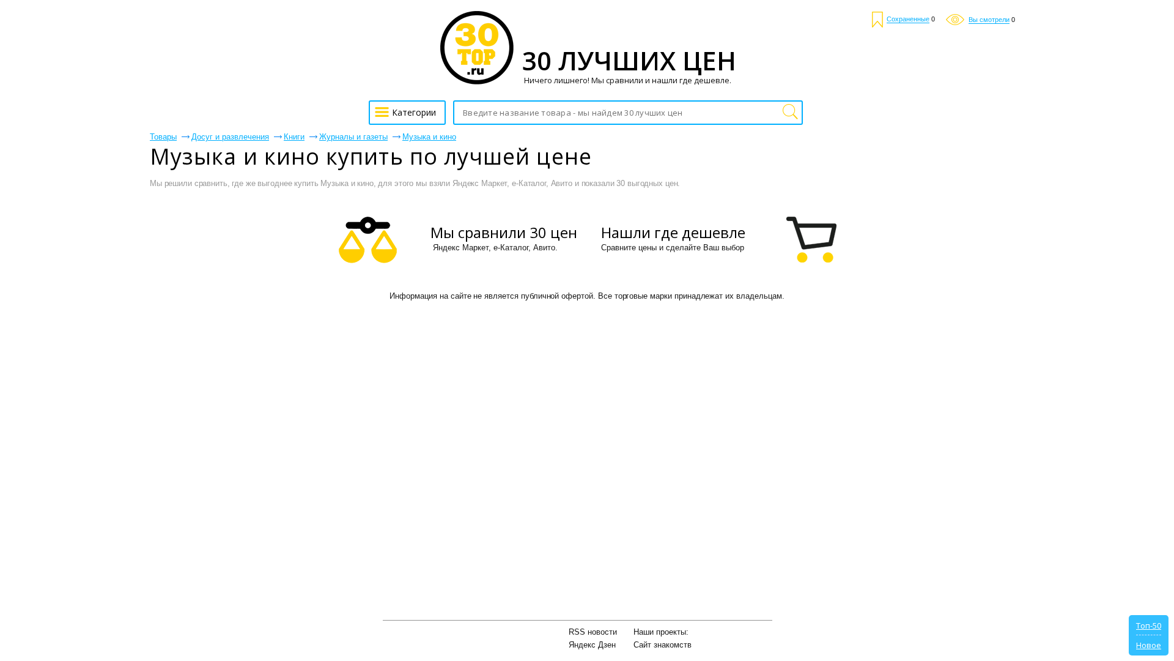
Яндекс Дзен (592, 644)
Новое (1148, 645)
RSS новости (593, 632)
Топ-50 (1148, 625)
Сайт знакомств (662, 644)
